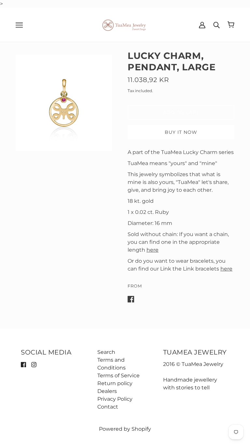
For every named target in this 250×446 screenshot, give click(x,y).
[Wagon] (231, 24)
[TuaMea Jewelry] (125, 24)
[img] (23, 364)
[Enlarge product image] (64, 103)
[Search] (216, 25)
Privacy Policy (114, 399)
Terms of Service (118, 375)
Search (106, 352)
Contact (107, 407)
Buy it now (181, 132)
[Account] (202, 25)
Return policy (114, 383)
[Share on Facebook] (131, 298)
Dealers (107, 391)
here (152, 250)
